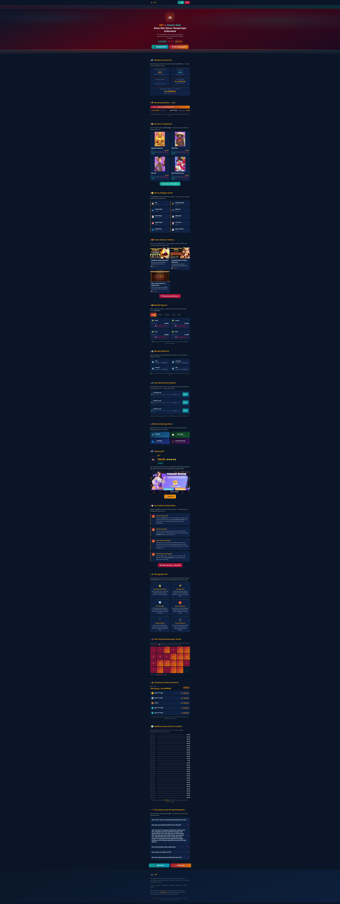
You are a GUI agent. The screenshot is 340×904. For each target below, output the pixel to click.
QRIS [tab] (179, 314)
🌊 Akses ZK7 (170, 496)
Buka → (185, 394)
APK (181, 2)
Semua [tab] (153, 314)
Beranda (152, 885)
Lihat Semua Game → (170, 184)
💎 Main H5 (180, 865)
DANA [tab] (160, 314)
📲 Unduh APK (159, 865)
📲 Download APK (160, 47)
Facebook (184, 885)
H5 (187, 2)
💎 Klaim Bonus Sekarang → (170, 296)
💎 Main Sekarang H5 (179, 47)
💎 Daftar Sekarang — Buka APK (170, 565)
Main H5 (158, 885)
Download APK (164, 885)
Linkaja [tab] (167, 314)
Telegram (171, 885)
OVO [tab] (173, 314)
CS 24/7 (152, 887)
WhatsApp (177, 885)
